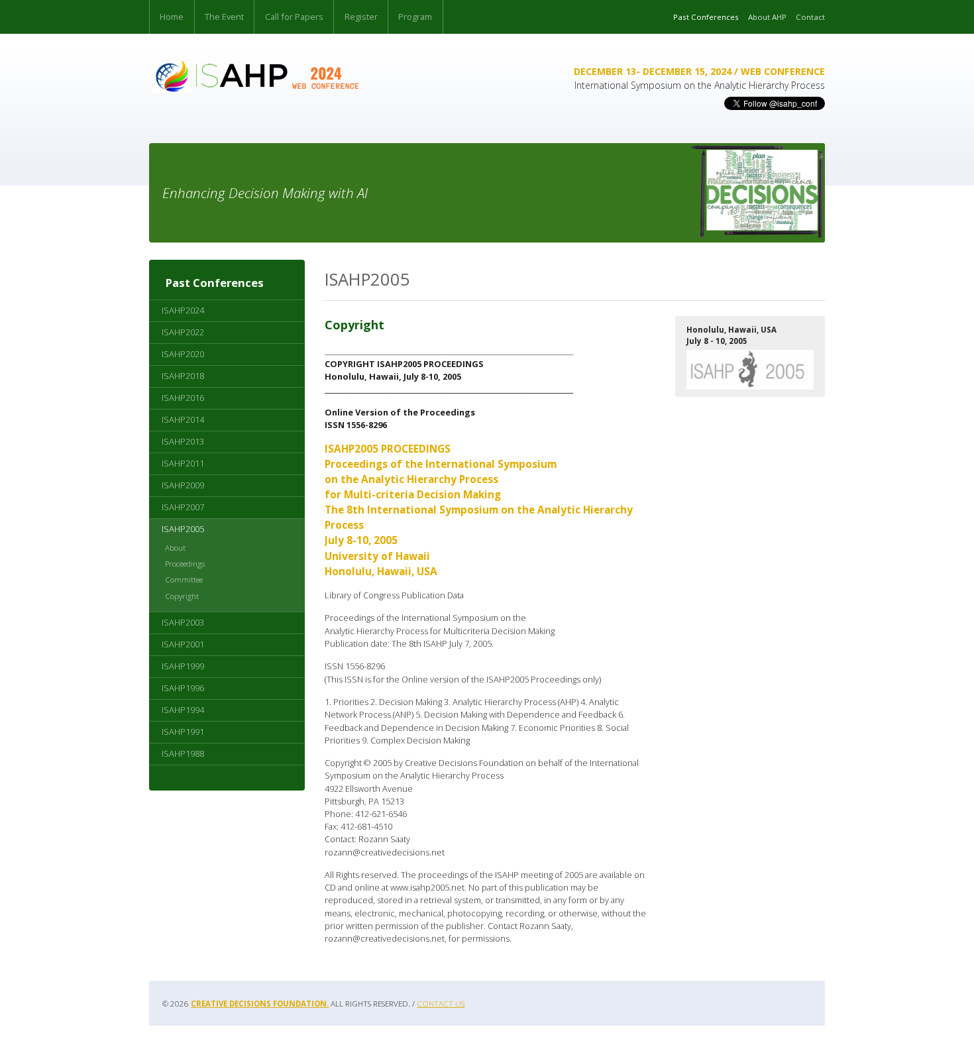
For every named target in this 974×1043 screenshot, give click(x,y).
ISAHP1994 (183, 710)
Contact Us (440, 1004)
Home (172, 17)
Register (361, 17)
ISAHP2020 (183, 354)
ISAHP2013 (183, 441)
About (175, 548)
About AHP (767, 17)
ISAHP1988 (183, 753)
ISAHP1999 (183, 666)
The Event (224, 17)
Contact (810, 17)
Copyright (182, 596)
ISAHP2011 (183, 463)
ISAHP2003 (183, 622)
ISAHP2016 (183, 398)
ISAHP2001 (183, 644)
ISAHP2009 (183, 485)
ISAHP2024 (183, 310)
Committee (184, 579)
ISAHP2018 (183, 376)
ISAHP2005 (183, 529)
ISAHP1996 (183, 688)
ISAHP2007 (183, 507)
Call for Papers (294, 17)
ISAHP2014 (183, 419)
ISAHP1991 (183, 732)
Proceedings (185, 564)
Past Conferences (706, 17)
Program (415, 17)
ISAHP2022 (183, 332)
